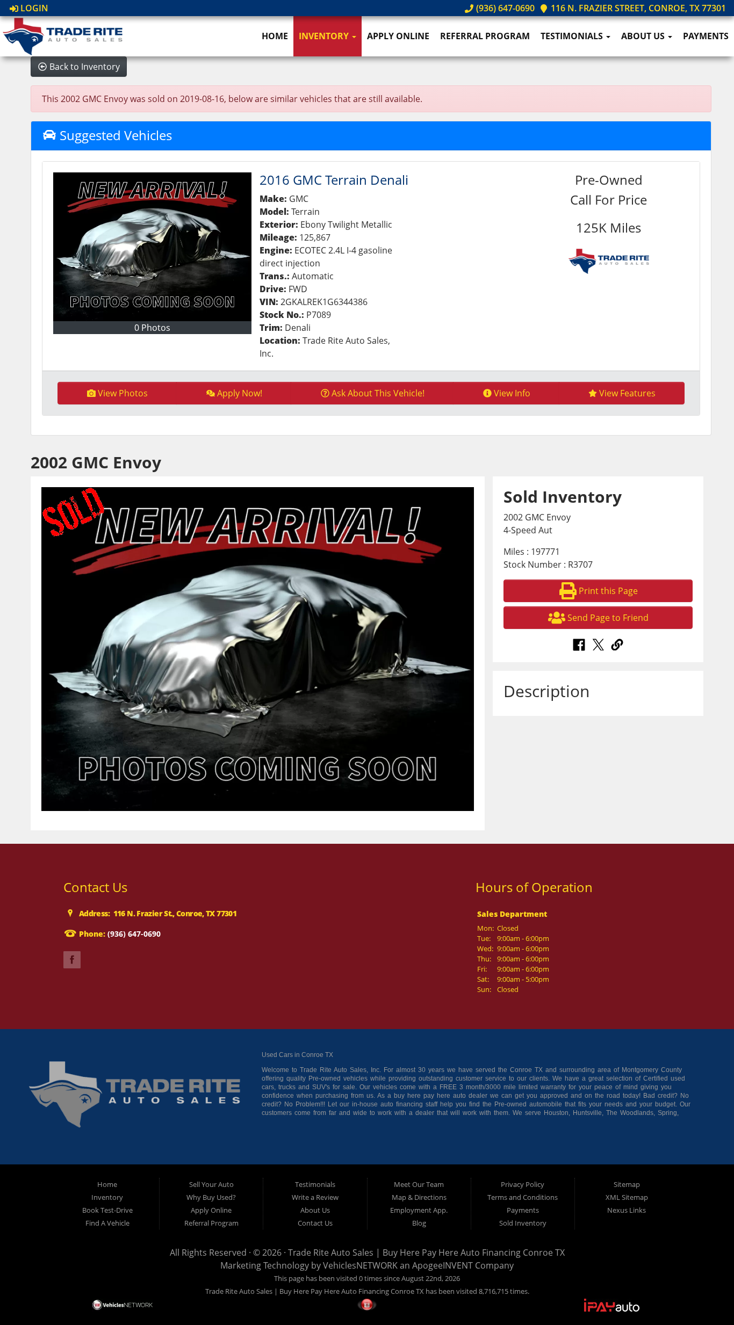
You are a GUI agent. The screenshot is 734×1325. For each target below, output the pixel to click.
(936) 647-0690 (504, 8)
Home (275, 36)
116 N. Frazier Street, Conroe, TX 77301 (637, 8)
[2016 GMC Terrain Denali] (152, 246)
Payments (706, 36)
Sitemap (627, 1184)
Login (33, 8)
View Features (627, 393)
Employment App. (419, 1210)
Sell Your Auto (211, 1184)
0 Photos (152, 328)
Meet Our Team (419, 1184)
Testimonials (573, 36)
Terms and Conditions (522, 1197)
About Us (644, 36)
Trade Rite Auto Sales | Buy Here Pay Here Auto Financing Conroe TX (426, 1252)
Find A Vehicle (107, 1223)
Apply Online (398, 36)
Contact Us (315, 1223)
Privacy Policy (522, 1184)
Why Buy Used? (211, 1197)
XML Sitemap (627, 1197)
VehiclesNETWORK (360, 1265)
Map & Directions (419, 1197)
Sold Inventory (522, 1223)
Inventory (325, 36)
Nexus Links (626, 1210)
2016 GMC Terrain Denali (334, 180)
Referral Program (485, 36)
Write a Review (315, 1197)
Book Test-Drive (107, 1210)
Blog (419, 1223)
